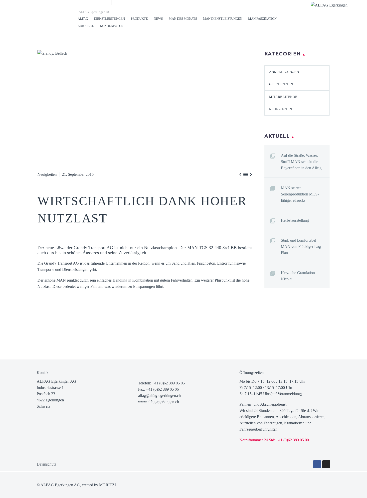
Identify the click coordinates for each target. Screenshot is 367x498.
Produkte (139, 18)
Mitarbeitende (283, 97)
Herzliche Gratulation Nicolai (298, 276)
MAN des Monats (183, 18)
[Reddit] (78, 328)
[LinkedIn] (71, 328)
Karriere (86, 26)
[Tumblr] (63, 328)
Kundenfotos (111, 26)
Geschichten (281, 84)
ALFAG (83, 18)
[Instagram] (326, 464)
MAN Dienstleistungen (222, 18)
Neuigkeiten (47, 174)
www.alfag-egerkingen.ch (158, 402)
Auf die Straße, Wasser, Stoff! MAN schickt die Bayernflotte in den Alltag (301, 161)
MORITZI (107, 485)
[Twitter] (48, 328)
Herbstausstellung (295, 220)
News (158, 18)
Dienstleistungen (109, 18)
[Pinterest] (56, 328)
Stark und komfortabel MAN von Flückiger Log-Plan (301, 246)
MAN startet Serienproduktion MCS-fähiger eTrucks (300, 194)
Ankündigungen (284, 72)
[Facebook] (41, 328)
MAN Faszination (262, 18)
